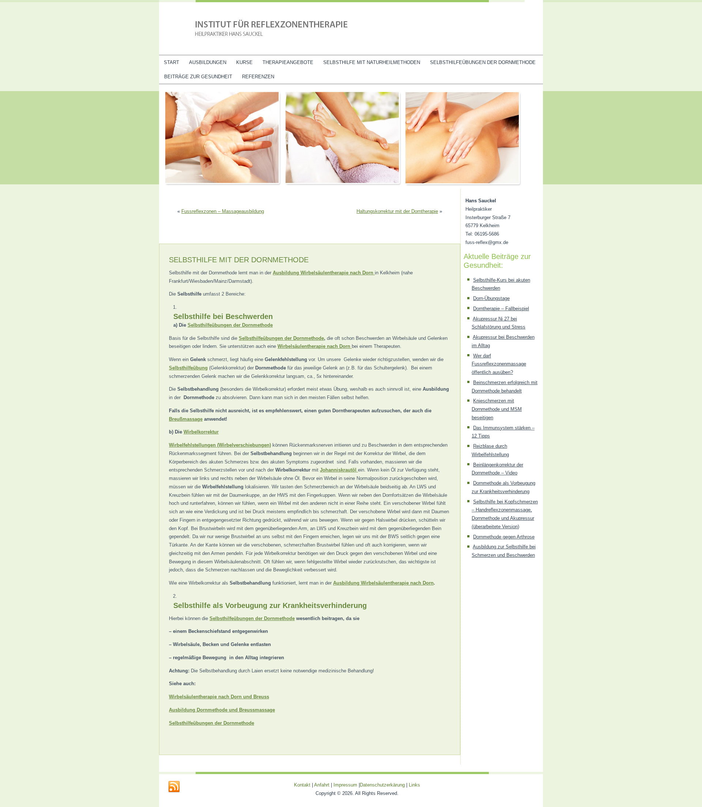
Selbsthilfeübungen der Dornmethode (483, 62)
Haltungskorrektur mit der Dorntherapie (397, 211)
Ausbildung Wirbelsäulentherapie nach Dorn (383, 583)
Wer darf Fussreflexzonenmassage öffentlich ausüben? (499, 364)
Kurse (244, 62)
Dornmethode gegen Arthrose (504, 537)
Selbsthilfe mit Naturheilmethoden (371, 62)
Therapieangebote (288, 62)
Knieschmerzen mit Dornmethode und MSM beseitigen (497, 409)
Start (171, 62)
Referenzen (258, 76)
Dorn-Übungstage (491, 298)
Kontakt (302, 785)
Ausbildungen (207, 62)
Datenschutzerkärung (383, 785)
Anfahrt (321, 785)
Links (414, 785)
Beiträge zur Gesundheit (198, 76)
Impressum (345, 785)
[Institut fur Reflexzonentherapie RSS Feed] (174, 787)
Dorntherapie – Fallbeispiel (501, 308)
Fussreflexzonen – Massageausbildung (222, 211)
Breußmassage (186, 419)
